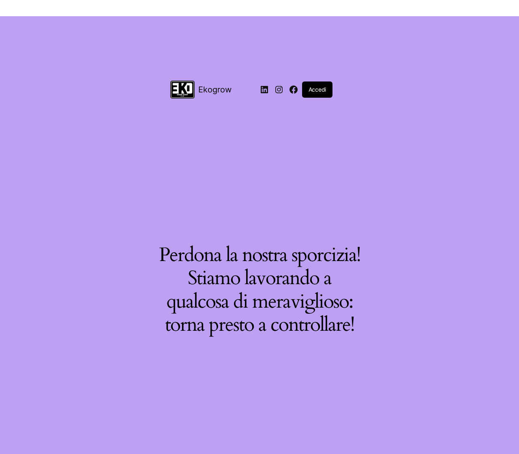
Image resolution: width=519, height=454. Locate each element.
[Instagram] (279, 89)
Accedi (317, 89)
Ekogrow (215, 89)
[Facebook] (293, 89)
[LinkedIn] (264, 89)
